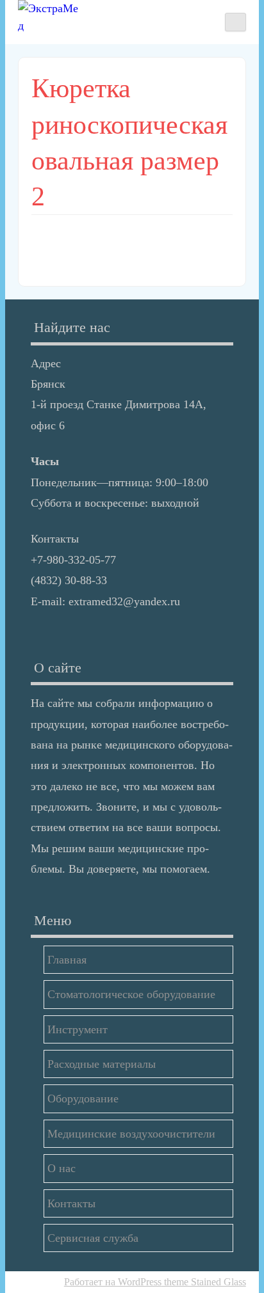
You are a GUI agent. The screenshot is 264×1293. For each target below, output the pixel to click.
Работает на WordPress (112, 1281)
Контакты (71, 1203)
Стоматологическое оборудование (131, 994)
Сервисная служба (92, 1238)
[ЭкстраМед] (50, 17)
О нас (61, 1168)
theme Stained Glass (203, 1281)
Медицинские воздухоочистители (131, 1133)
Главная (67, 959)
